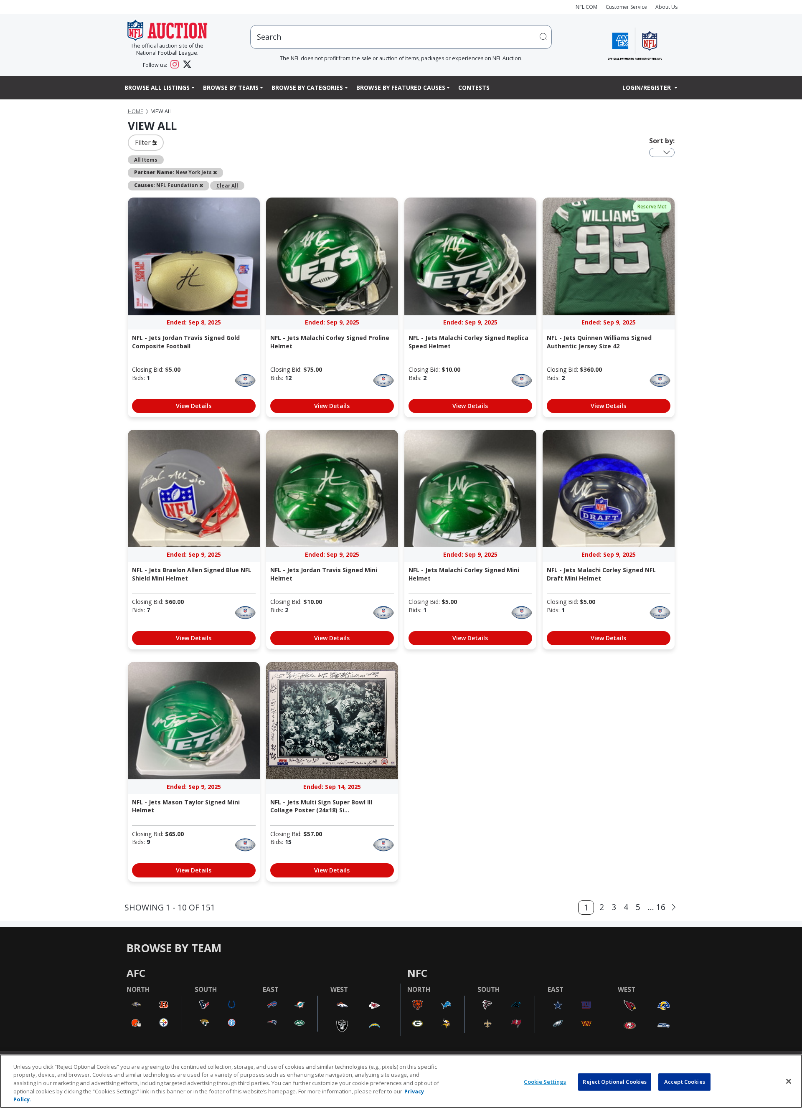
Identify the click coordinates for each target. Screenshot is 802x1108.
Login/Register (647, 87)
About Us (666, 6)
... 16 (656, 907)
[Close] (788, 1081)
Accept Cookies (684, 1081)
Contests (474, 87)
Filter (143, 142)
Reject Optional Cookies (615, 1081)
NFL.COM (586, 6)
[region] (401, 1081)
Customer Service (626, 6)
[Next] (674, 907)
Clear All (227, 185)
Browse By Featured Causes (400, 87)
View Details (193, 406)
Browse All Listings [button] (157, 87)
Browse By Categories (307, 87)
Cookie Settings (545, 1081)
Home (135, 111)
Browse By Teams (231, 87)
